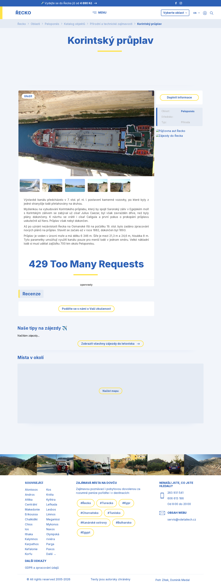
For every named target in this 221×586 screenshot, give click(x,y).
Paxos (50, 549)
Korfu (28, 554)
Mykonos (52, 524)
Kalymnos (31, 539)
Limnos (50, 514)
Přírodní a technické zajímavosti (111, 24)
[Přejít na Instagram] (181, 3)
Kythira (50, 499)
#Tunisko (114, 513)
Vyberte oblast (174, 12)
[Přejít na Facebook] (174, 3)
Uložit (28, 96)
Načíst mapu (111, 390)
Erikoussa (31, 514)
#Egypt (85, 532)
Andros (30, 494)
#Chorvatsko (90, 513)
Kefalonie (31, 549)
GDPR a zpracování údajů (42, 567)
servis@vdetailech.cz (181, 519)
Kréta (50, 494)
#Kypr (126, 503)
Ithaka (29, 534)
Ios (27, 529)
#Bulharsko (124, 522)
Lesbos (51, 509)
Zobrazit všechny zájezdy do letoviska (108, 343)
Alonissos (31, 489)
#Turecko (106, 503)
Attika (29, 499)
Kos (48, 489)
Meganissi (53, 519)
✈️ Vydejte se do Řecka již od (66, 3)
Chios (29, 524)
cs (195, 12)
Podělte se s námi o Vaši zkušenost (86, 308)
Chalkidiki (31, 519)
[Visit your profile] (204, 13)
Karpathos (32, 544)
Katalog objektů (74, 24)
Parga (50, 544)
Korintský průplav (149, 24)
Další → (51, 554)
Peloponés (52, 24)
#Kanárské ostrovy (94, 522)
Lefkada (51, 504)
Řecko (21, 24)
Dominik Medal (180, 580)
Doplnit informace (179, 97)
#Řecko (86, 503)
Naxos (50, 529)
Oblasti (35, 24)
